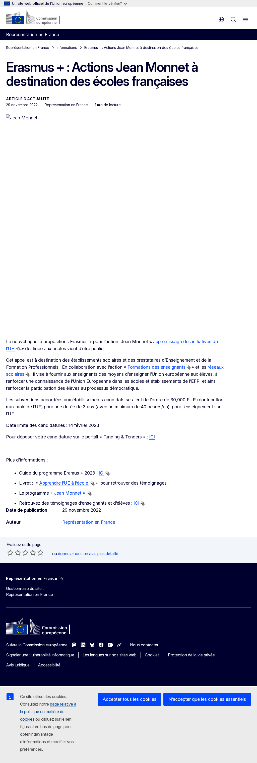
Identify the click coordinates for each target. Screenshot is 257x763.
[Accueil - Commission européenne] (36, 17)
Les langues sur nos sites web (110, 654)
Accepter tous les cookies (129, 699)
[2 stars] (14, 552)
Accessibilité (49, 664)
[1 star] (10, 552)
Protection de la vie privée (191, 654)
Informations (67, 47)
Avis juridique (18, 664)
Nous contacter (144, 644)
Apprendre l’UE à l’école (64, 483)
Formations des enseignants (156, 367)
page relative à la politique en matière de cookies (48, 712)
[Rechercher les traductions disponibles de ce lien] (18, 348)
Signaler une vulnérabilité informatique (40, 654)
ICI (152, 436)
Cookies (152, 654)
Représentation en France (27, 47)
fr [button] (221, 19)
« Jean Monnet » (68, 493)
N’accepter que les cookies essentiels (207, 699)
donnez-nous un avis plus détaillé (88, 553)
